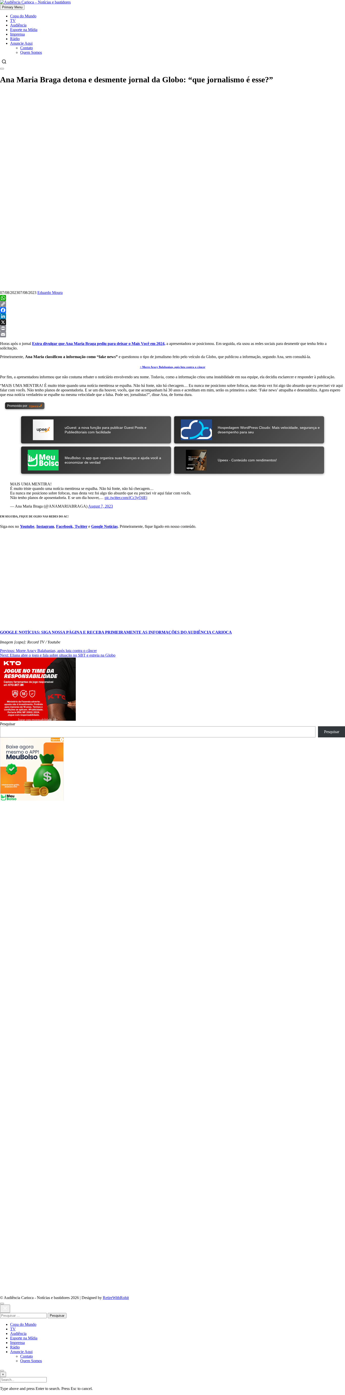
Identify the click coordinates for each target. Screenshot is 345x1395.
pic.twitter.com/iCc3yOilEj (126, 497)
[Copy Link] (172, 304)
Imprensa (17, 34)
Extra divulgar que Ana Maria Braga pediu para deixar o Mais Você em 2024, (98, 343)
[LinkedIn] (172, 316)
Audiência (18, 25)
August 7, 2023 (100, 506)
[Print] (172, 328)
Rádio (15, 39)
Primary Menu (12, 7)
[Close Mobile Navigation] (2, 68)
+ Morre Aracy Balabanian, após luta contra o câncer (172, 366)
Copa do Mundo (23, 16)
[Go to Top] (2, 1371)
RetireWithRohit (116, 1298)
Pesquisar (7, 724)
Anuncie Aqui (21, 43)
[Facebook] (172, 310)
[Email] (172, 334)
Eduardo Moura (50, 292)
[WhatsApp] (172, 298)
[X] (172, 322)
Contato (26, 48)
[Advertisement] (151, 836)
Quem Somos (31, 52)
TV (13, 20)
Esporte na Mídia (23, 30)
